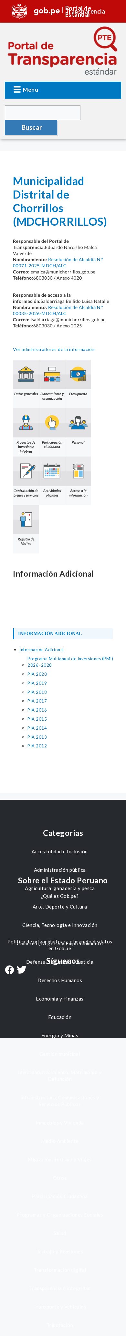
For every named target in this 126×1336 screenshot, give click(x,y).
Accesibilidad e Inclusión (60, 851)
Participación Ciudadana (60, 1196)
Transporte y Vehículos (59, 1307)
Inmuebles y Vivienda (60, 1122)
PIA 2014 (37, 728)
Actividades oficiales (52, 492)
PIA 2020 (37, 674)
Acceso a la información (78, 492)
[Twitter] (21, 970)
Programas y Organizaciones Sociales (59, 1215)
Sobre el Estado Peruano (63, 880)
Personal (78, 442)
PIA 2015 (37, 719)
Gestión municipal (59, 1054)
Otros (60, 1178)
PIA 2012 (37, 745)
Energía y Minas (60, 1035)
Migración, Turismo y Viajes (60, 1159)
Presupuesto (78, 394)
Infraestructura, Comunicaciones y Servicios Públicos (60, 1100)
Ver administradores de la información (54, 349)
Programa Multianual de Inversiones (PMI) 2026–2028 (70, 662)
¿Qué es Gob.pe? (60, 896)
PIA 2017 (37, 701)
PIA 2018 (37, 692)
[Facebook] (9, 970)
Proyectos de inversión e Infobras (25, 446)
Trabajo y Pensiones (60, 1251)
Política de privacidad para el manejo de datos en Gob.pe (59, 945)
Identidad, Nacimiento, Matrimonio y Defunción (60, 1075)
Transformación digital (60, 1270)
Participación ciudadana (52, 444)
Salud (60, 1233)
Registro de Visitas (26, 541)
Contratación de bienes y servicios (26, 492)
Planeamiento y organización (52, 396)
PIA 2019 (37, 683)
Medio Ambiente (60, 1141)
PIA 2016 (37, 710)
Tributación (60, 1325)
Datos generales (26, 394)
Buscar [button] (32, 127)
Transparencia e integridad (60, 1288)
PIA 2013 (37, 737)
